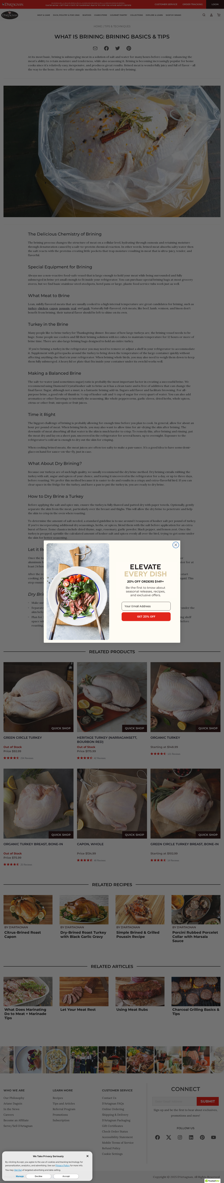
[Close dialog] (176, 545)
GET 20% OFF (146, 617)
